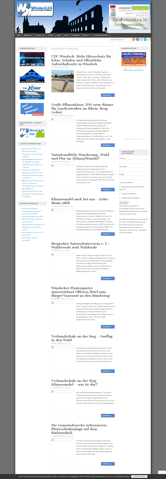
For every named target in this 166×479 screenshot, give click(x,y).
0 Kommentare (64, 67)
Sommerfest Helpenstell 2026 (32, 216)
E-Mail (122, 174)
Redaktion (25, 149)
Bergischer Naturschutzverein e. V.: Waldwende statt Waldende (80, 245)
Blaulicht (76, 35)
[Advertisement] (134, 105)
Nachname (123, 166)
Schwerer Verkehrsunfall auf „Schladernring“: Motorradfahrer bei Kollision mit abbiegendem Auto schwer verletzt (33, 224)
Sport (59, 35)
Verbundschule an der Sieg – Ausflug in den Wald (81, 338)
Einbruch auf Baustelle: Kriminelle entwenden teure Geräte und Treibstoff (32, 211)
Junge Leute (40, 35)
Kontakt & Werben (101, 35)
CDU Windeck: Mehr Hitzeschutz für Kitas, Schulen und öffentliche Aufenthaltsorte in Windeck (81, 60)
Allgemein (28, 35)
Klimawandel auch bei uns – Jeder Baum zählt (79, 201)
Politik (50, 35)
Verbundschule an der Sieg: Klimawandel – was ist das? (74, 383)
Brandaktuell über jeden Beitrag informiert (131, 188)
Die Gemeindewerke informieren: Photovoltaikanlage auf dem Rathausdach (79, 429)
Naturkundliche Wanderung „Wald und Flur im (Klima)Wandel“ (80, 157)
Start (19, 35)
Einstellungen (139, 476)
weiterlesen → (107, 95)
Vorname (122, 158)
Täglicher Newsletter (128, 194)
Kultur (66, 35)
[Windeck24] (83, 17)
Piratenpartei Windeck (30, 170)
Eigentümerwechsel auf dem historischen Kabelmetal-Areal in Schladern (32, 175)
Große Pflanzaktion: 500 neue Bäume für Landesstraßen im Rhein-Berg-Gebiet (82, 108)
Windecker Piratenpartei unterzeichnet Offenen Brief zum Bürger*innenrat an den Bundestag (80, 292)
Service (86, 35)
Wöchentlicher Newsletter (130, 198)
